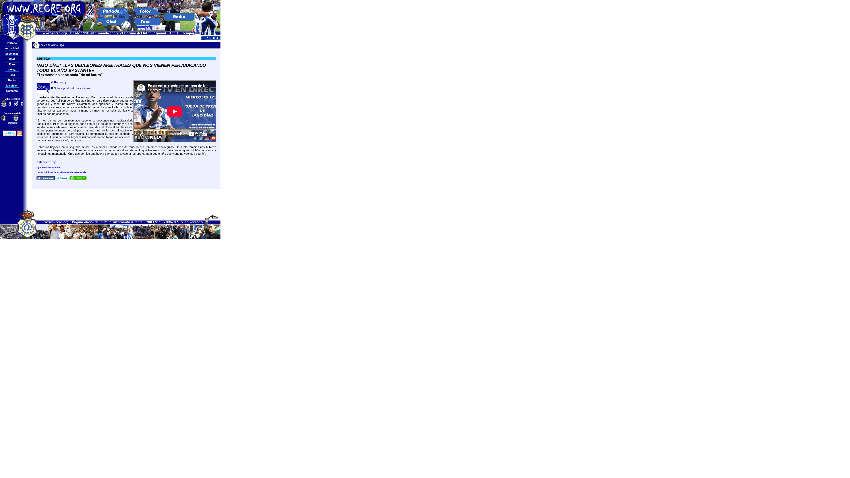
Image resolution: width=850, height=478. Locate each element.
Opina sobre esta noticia (48, 167)
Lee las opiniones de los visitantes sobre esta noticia (61, 172)
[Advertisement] (126, 199)
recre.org (50, 162)
